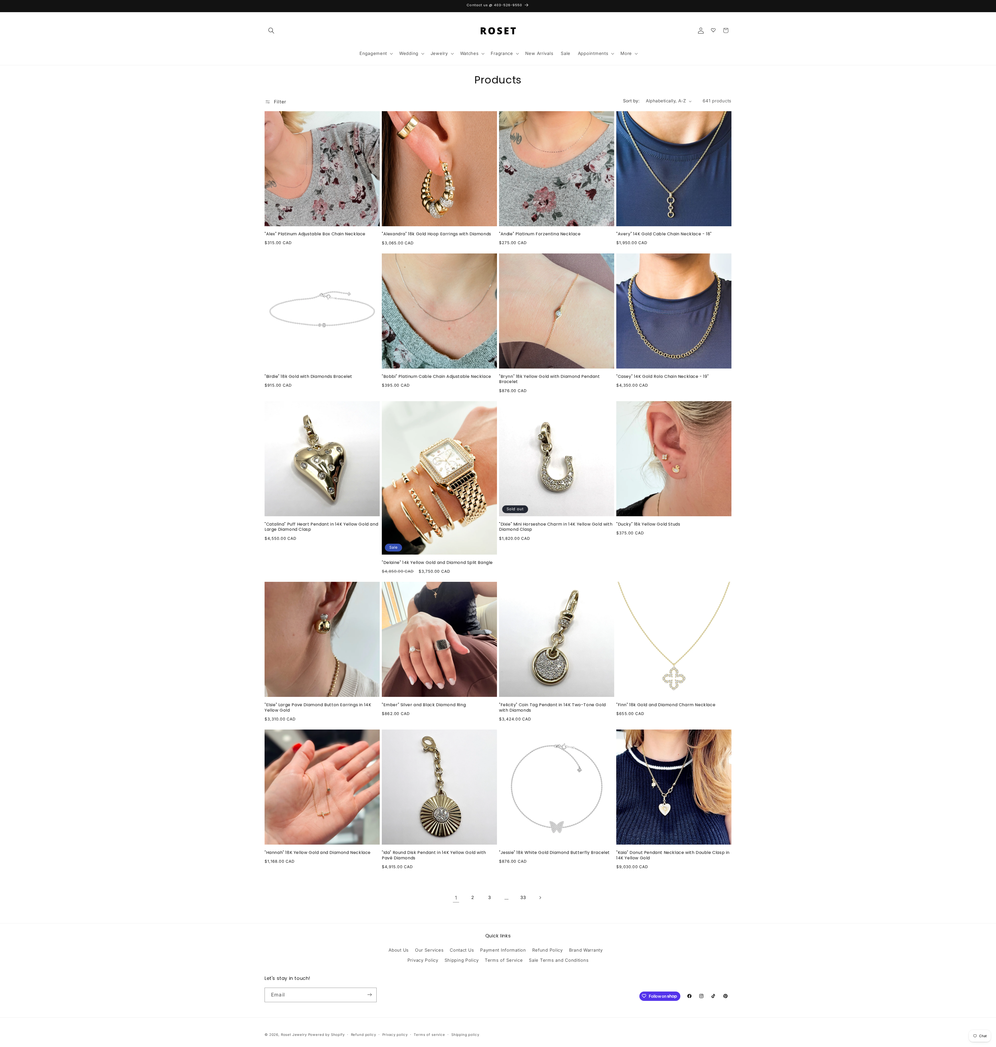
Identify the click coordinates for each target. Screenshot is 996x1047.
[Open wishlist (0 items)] (713, 29)
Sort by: (631, 100)
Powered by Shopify (326, 1034)
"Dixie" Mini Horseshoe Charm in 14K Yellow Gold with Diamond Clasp (555, 527)
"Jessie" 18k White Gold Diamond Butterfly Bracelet (554, 852)
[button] (271, 30)
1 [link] (456, 898)
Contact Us (462, 950)
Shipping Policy (462, 960)
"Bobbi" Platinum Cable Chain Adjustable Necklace (436, 376)
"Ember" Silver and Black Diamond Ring (424, 705)
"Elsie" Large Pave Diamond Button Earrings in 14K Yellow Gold (318, 707)
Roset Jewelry (294, 1034)
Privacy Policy (422, 960)
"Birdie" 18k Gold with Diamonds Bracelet (308, 376)
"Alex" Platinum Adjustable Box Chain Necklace (315, 234)
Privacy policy (395, 1034)
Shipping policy (465, 1034)
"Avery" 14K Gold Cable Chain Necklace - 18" (664, 234)
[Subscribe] (369, 994)
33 (523, 897)
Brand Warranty (586, 950)
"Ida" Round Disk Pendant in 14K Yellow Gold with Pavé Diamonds (434, 855)
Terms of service (429, 1034)
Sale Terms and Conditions (559, 960)
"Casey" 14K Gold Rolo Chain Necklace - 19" (662, 376)
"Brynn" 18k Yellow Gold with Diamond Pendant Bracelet (549, 379)
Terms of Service (504, 960)
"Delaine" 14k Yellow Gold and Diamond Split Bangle (437, 562)
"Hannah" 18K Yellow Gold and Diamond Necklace (318, 852)
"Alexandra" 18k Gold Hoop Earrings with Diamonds (436, 234)
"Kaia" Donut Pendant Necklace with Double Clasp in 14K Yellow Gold (673, 855)
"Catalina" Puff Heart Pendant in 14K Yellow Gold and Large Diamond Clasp (321, 527)
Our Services (429, 950)
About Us (399, 950)
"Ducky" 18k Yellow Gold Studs (648, 524)
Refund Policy (547, 950)
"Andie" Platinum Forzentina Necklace (540, 234)
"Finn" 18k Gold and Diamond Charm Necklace (665, 705)
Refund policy (363, 1034)
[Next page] (540, 897)
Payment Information (503, 950)
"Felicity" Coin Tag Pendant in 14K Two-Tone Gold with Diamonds (552, 707)
